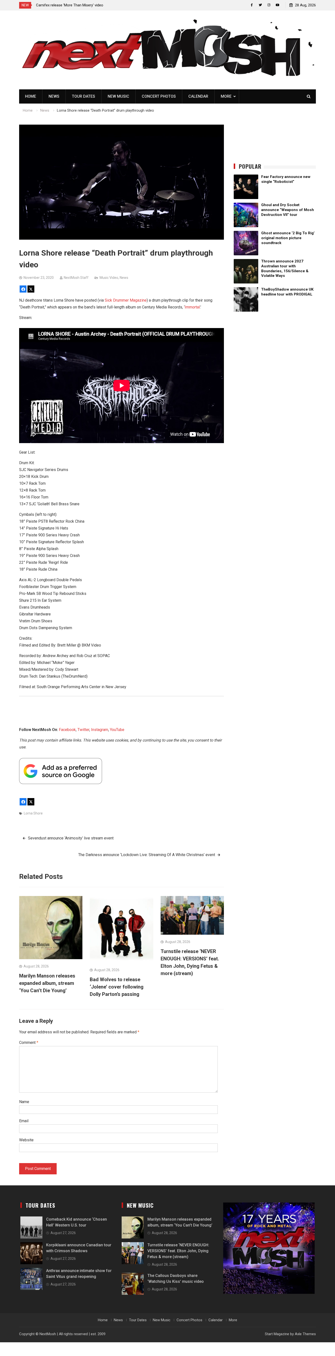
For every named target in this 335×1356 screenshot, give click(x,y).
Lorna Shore (33, 813)
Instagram (99, 729)
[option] (80, 5)
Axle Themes (305, 1334)
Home (30, 96)
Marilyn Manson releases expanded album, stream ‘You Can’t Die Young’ (47, 983)
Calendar (198, 96)
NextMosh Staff (76, 278)
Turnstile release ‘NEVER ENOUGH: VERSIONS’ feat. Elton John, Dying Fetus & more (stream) (178, 1251)
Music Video (109, 278)
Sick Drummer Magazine (126, 300)
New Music (118, 96)
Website (26, 1140)
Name (24, 1101)
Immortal (192, 307)
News (54, 96)
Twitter (83, 729)
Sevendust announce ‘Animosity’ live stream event (71, 838)
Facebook (67, 729)
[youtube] (277, 5)
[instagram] (269, 5)
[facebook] (251, 5)
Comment (28, 1042)
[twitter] (260, 5)
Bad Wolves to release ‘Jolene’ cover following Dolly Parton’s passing (116, 987)
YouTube (117, 729)
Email (23, 1121)
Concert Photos (159, 96)
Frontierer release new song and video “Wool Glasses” (79, 5)
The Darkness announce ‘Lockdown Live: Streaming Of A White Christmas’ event (146, 854)
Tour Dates (83, 96)
